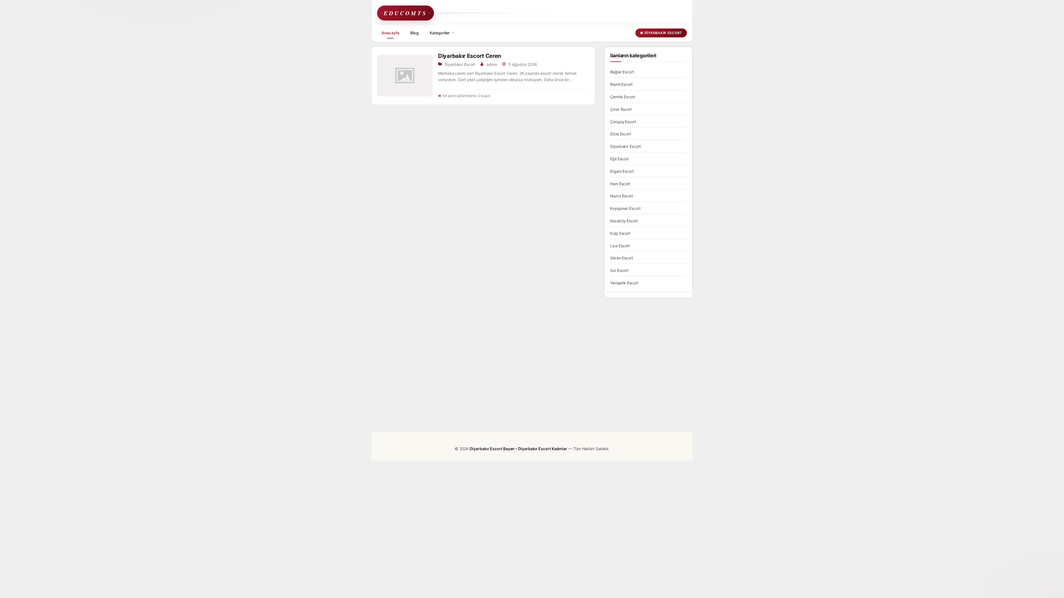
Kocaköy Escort (624, 220)
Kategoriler (440, 32)
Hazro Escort (621, 196)
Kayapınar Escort (625, 208)
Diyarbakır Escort (662, 33)
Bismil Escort (621, 84)
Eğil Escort (619, 158)
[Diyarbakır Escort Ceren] (405, 75)
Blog (414, 32)
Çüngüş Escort (623, 121)
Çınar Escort (621, 109)
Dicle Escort (620, 134)
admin (492, 64)
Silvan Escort (621, 258)
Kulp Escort (620, 233)
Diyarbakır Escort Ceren (469, 56)
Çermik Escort (622, 96)
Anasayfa (390, 32)
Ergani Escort (622, 171)
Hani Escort (620, 183)
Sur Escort (619, 270)
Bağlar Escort (622, 71)
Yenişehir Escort (624, 282)
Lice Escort (620, 245)
